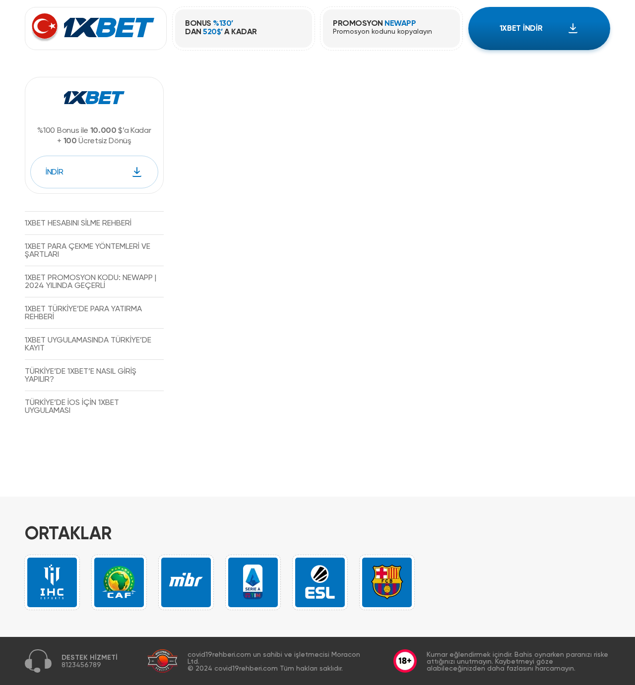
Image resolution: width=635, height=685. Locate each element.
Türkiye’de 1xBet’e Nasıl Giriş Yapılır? (80, 375)
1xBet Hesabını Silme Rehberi (78, 223)
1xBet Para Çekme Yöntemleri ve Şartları (87, 250)
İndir (54, 171)
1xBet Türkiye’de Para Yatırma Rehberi (83, 312)
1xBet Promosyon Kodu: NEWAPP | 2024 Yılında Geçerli (90, 281)
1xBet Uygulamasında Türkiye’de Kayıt (88, 343)
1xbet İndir (521, 28)
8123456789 (81, 665)
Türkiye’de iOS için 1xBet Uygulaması (72, 406)
